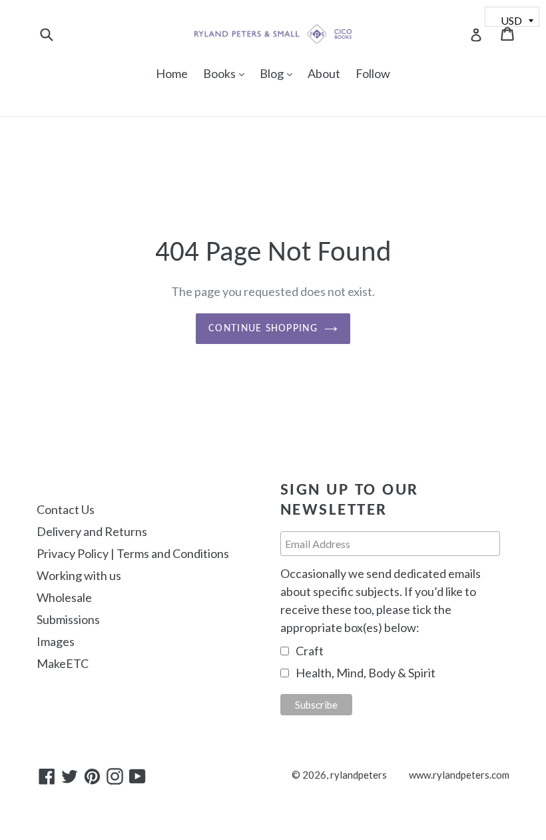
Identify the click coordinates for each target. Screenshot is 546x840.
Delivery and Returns (92, 531)
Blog (279, 73)
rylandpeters (358, 775)
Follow (373, 73)
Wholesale (64, 597)
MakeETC (63, 663)
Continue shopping (263, 328)
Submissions (68, 619)
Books (227, 73)
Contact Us (66, 509)
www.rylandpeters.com (459, 775)
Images (56, 641)
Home (172, 73)
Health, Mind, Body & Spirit (365, 672)
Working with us (79, 575)
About (324, 73)
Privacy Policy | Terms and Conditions (133, 553)
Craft (310, 650)
